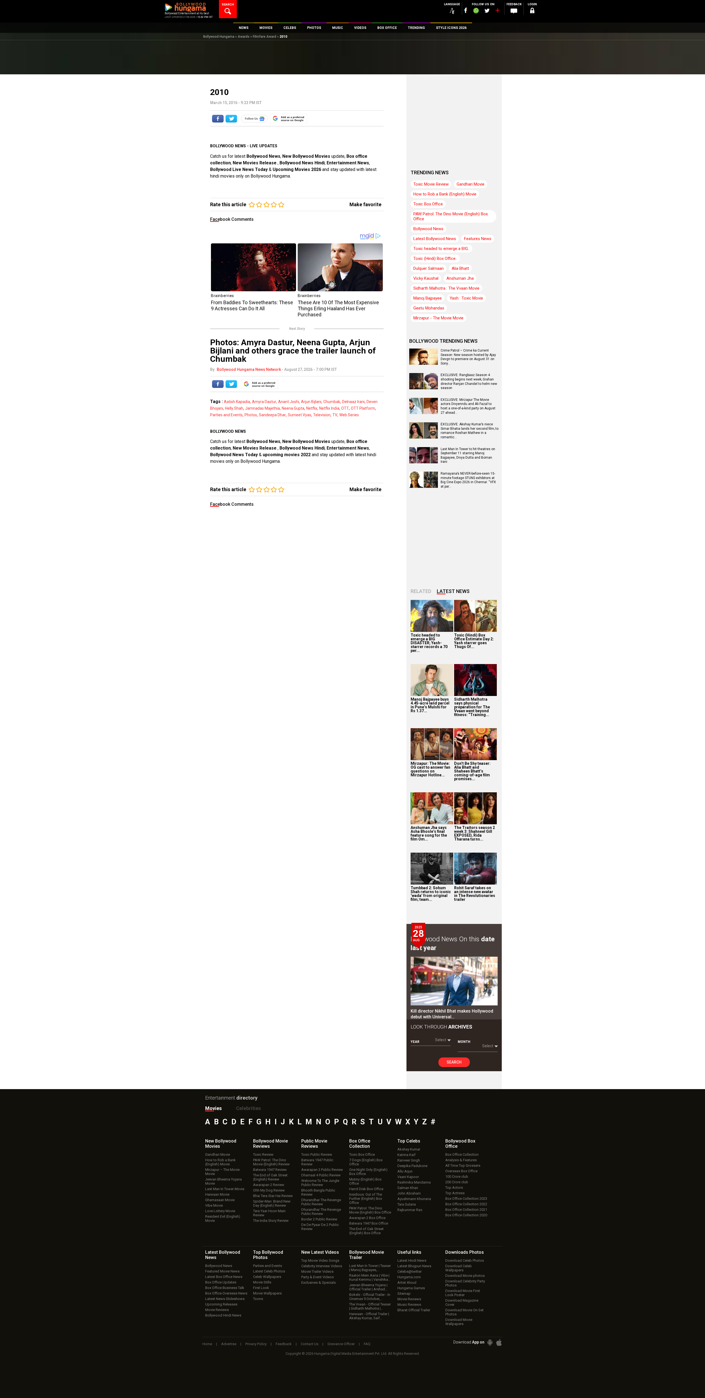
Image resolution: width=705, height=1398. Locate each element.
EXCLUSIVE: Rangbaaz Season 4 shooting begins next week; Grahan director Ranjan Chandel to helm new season (469, 381)
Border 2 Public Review (319, 1219)
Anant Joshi (288, 401)
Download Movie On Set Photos (464, 1312)
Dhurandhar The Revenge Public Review (321, 1202)
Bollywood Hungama (218, 37)
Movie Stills (262, 1282)
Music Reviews (409, 1304)
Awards (244, 37)
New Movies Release (255, 162)
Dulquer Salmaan (428, 268)
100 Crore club (456, 1176)
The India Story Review (271, 1221)
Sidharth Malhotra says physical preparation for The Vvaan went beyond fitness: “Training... (472, 707)
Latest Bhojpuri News (414, 1266)
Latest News (453, 591)
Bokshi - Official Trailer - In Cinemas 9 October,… (369, 1297)
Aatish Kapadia (237, 401)
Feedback (284, 1344)
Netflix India (329, 408)
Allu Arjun (405, 1171)
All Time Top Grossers (462, 1165)
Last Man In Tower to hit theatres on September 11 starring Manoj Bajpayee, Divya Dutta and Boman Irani (468, 455)
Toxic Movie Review (431, 184)
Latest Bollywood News (434, 238)
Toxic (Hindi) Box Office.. (435, 258)
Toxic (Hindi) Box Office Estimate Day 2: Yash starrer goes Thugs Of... (474, 641)
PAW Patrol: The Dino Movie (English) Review (271, 1162)
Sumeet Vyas (299, 415)
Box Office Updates (220, 1282)
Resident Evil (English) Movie (222, 1218)
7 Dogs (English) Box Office (366, 1162)
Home (207, 1344)
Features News (477, 238)
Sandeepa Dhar (272, 415)
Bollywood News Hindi (302, 162)
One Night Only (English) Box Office (368, 1172)
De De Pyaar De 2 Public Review (320, 1227)
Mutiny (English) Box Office (365, 1181)
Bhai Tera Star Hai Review (273, 1196)
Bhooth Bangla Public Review (318, 1192)
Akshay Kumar (408, 1149)
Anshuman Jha (460, 278)
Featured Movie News (222, 1271)
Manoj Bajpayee (427, 298)
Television (321, 415)
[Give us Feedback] (514, 11)
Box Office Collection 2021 (466, 1209)
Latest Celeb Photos (269, 1271)
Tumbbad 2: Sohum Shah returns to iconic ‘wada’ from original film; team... (431, 894)
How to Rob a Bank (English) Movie (444, 194)
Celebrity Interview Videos (321, 1266)
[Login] (532, 11)
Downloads (464, 1252)
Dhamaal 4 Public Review (321, 1175)
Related (421, 591)
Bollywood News (263, 156)
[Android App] (490, 1342)
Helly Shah (234, 408)
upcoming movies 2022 (287, 454)
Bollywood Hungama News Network (249, 369)
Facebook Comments (232, 219)
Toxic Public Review (316, 1154)
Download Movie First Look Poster (462, 1293)
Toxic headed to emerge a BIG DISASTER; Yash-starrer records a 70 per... (429, 643)
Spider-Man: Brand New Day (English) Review (272, 1203)
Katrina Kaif (406, 1155)
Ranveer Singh (408, 1160)
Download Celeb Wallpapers (458, 1268)
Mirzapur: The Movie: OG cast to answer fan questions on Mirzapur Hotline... (430, 769)
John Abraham (409, 1193)
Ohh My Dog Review (269, 1190)
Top (408, 1141)
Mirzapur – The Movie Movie (222, 1172)
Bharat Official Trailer (413, 1310)
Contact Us (309, 1344)
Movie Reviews (217, 1310)
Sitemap (404, 1293)
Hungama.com (409, 1277)
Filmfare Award (264, 37)
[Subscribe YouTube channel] (497, 11)
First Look (261, 1288)
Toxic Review (263, 1154)
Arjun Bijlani (311, 401)
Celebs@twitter (409, 1271)
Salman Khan (407, 1188)
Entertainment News (348, 162)
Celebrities (248, 1108)
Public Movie (314, 1143)
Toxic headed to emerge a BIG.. (441, 248)
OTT (345, 408)
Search (454, 1062)
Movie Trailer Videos (317, 1271)
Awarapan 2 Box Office (367, 1218)
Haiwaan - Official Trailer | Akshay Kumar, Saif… (369, 1316)
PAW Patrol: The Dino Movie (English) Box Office (450, 216)
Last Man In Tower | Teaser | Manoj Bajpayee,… (370, 1268)
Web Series (349, 415)
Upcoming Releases (221, 1304)
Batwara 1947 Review (270, 1170)
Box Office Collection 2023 (466, 1198)
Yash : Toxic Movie (466, 298)
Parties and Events (226, 415)
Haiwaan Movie (217, 1194)
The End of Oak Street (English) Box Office (366, 1231)
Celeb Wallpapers (267, 1277)
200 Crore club (456, 1182)
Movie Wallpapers (267, 1293)
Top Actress (455, 1193)
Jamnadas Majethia (262, 408)
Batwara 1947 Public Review (317, 1162)
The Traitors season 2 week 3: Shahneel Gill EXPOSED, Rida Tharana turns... (474, 833)
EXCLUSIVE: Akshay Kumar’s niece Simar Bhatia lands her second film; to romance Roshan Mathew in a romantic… (469, 430)
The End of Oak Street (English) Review (270, 1177)
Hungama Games (411, 1288)
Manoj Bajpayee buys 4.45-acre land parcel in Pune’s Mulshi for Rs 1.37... (430, 705)
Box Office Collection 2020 (466, 1215)
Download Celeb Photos (464, 1260)
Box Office (359, 1143)
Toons (258, 1299)
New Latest (320, 1252)
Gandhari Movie (470, 184)
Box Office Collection (462, 1154)
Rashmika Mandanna (414, 1182)
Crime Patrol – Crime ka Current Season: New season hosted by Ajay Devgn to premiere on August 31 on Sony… (468, 357)
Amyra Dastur (264, 401)
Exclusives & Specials (318, 1282)
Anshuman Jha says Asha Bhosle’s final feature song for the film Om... (429, 833)
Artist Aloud (406, 1282)
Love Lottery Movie (220, 1211)
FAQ (367, 1344)
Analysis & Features (461, 1160)
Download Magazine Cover (461, 1302)
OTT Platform (363, 408)
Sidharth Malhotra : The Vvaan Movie (446, 288)
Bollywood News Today (234, 454)
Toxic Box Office (428, 204)
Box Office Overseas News (226, 1293)
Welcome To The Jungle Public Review (320, 1183)
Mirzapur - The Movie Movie (438, 317)
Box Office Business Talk (224, 1288)
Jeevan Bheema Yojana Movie (223, 1181)
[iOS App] (499, 1342)
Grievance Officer (341, 1344)
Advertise (228, 1344)
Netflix (311, 408)
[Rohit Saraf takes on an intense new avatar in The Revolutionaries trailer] (475, 869)
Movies (213, 1108)
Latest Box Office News (223, 1277)
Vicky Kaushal (425, 278)
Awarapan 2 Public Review (322, 1170)
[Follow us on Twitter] (487, 11)
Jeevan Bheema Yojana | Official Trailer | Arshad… (368, 1287)
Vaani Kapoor (408, 1177)
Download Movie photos (465, 1276)
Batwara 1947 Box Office (368, 1223)
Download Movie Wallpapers (458, 1322)
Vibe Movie (214, 1205)
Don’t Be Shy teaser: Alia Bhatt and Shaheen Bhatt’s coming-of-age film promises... (472, 771)
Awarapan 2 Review (268, 1185)
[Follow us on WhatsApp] (476, 11)
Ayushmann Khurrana (414, 1199)
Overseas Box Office (461, 1171)
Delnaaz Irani (353, 401)
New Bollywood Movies (306, 156)
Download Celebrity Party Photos (465, 1283)
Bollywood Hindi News (223, 1315)
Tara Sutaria (406, 1204)
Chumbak (331, 401)
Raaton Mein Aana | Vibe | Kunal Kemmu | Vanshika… (370, 1277)
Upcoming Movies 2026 (297, 169)
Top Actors (454, 1187)
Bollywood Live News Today (239, 169)
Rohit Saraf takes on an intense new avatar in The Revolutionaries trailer (474, 894)
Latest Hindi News (411, 1260)
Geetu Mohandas (428, 308)
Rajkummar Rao (409, 1210)
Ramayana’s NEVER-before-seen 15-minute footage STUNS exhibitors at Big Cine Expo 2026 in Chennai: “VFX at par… (468, 480)
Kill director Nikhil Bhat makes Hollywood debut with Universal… (452, 1013)
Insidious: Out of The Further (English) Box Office (365, 1198)
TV (334, 415)
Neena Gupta (293, 408)
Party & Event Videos (317, 1277)
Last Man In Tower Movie (224, 1189)
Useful (409, 1252)
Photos (251, 415)
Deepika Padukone (412, 1166)
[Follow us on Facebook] (465, 10)
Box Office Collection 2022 (466, 1204)
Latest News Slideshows (225, 1299)
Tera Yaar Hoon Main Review (269, 1213)
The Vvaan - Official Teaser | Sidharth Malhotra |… (370, 1306)
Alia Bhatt (460, 268)
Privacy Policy (256, 1344)
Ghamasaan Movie (220, 1200)
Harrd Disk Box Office (366, 1189)
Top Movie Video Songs (320, 1260)
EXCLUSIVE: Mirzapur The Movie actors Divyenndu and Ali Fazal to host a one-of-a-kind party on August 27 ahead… (468, 406)
